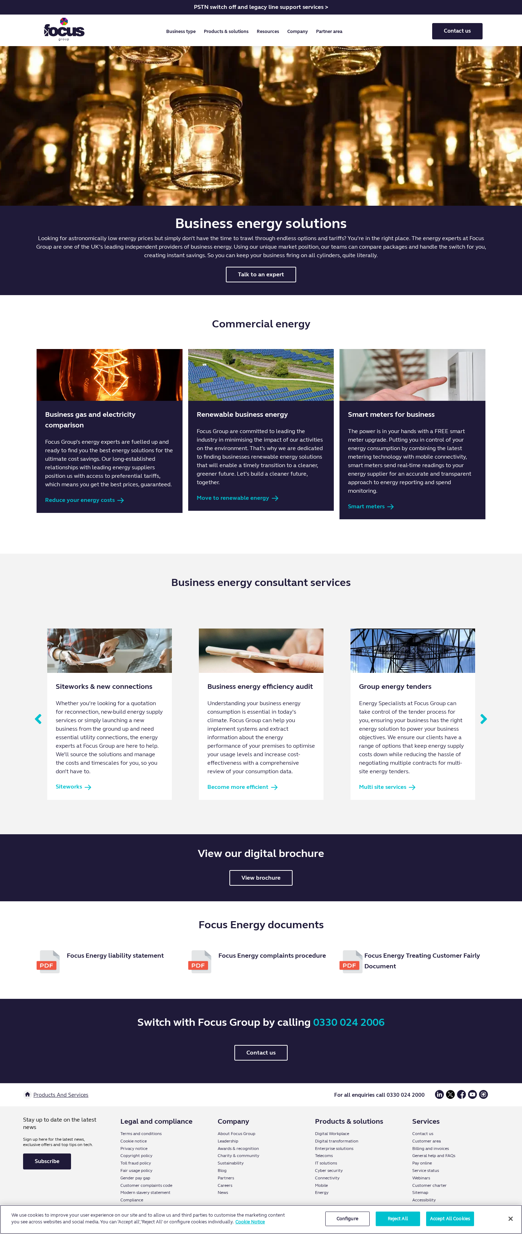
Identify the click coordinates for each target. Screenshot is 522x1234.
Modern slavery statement (145, 1192)
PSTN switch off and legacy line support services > (261, 7)
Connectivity (327, 1177)
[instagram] (483, 1097)
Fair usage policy (136, 1170)
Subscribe (47, 1161)
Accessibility (424, 1199)
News (223, 1192)
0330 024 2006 (349, 1022)
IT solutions (326, 1163)
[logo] (64, 31)
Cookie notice (133, 1141)
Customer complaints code (146, 1185)
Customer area (426, 1141)
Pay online (422, 1163)
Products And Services (60, 1095)
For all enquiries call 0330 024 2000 (379, 1095)
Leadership (228, 1141)
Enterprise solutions (334, 1148)
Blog (222, 1170)
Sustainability (231, 1163)
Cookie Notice (250, 1222)
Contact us (457, 31)
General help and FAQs (433, 1155)
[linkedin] (439, 1097)
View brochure (261, 877)
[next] (483, 719)
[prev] (38, 719)
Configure (347, 1219)
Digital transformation (336, 1141)
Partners (226, 1177)
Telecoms (324, 1155)
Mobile (321, 1185)
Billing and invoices (430, 1148)
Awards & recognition (238, 1148)
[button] (182, 32)
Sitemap (420, 1192)
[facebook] (461, 1097)
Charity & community (238, 1155)
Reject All (398, 1219)
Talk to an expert (261, 274)
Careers (225, 1185)
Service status (425, 1170)
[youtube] (472, 1097)
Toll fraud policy (135, 1163)
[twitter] (450, 1097)
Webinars (421, 1177)
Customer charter (429, 1185)
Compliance (131, 1199)
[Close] (510, 1219)
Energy (321, 1192)
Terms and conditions (141, 1133)
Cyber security (329, 1170)
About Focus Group (236, 1133)
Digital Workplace (332, 1133)
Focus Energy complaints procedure (272, 955)
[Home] (27, 1094)
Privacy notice (133, 1148)
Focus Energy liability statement (115, 955)
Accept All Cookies (450, 1219)
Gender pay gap (135, 1177)
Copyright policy (136, 1155)
